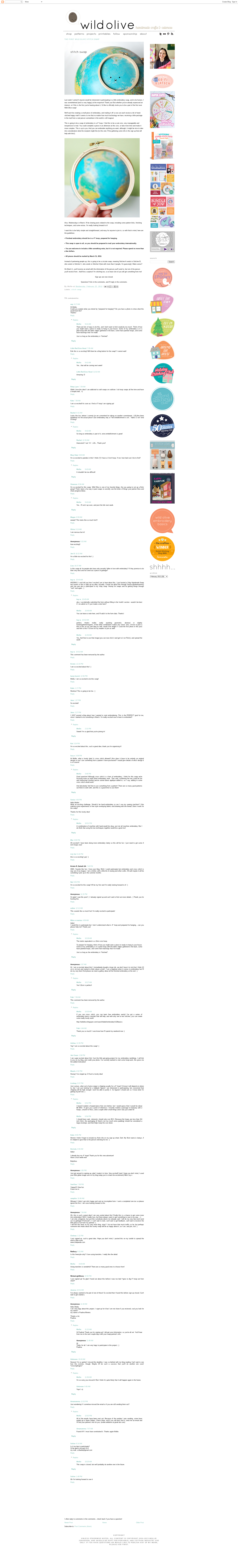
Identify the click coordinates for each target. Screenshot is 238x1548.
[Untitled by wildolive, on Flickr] (102, 218)
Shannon (73, 484)
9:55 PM (77, 882)
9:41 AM (88, 324)
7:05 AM (90, 348)
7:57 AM (90, 1429)
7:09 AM (77, 997)
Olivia (72, 529)
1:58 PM (82, 1055)
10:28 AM (88, 938)
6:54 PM (88, 1116)
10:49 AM (88, 611)
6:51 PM (88, 1103)
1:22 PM (80, 1236)
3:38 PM (79, 756)
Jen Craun (74, 1055)
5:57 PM (80, 1083)
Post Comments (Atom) (82, 1526)
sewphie (73, 1198)
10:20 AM (88, 1462)
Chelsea (73, 1236)
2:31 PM (88, 729)
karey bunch (75, 676)
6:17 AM (77, 304)
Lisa (72, 566)
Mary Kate (74, 455)
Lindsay (73, 1083)
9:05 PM (78, 1135)
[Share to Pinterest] (117, 286)
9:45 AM (87, 1386)
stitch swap (76, 289)
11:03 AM (88, 635)
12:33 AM (85, 440)
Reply (72, 315)
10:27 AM (77, 566)
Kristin (72, 664)
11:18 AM (83, 1304)
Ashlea (73, 1043)
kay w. (72, 580)
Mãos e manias (76, 920)
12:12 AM (79, 908)
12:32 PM (84, 1401)
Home (104, 1522)
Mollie (78, 324)
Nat (71, 882)
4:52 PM (79, 1071)
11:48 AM (90, 1340)
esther (72, 908)
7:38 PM (81, 1184)
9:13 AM (79, 529)
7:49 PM (90, 866)
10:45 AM (85, 599)
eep (71, 304)
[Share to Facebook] (115, 286)
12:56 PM (84, 676)
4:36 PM (79, 800)
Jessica (73, 1290)
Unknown (74, 1359)
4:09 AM (86, 920)
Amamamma (75, 1401)
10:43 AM (79, 580)
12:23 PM (79, 664)
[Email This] (108, 286)
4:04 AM (80, 1149)
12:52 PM (88, 1416)
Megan (72, 517)
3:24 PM (77, 743)
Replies (75, 320)
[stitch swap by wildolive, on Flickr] (104, 95)
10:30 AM (88, 1012)
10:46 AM (80, 1198)
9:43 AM (88, 469)
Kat (71, 743)
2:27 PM (78, 712)
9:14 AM (79, 1443)
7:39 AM (77, 401)
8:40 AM (82, 455)
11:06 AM (88, 1377)
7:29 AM (82, 387)
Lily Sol (73, 854)
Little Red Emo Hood (78, 348)
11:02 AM (96, 372)
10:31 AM (80, 1290)
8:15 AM (79, 413)
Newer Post (68, 1522)
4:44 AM (84, 1028)
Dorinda (73, 1149)
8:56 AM (81, 484)
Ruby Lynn (74, 387)
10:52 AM (85, 620)
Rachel (73, 413)
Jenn (72, 712)
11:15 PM (83, 894)
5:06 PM (77, 840)
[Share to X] (112, 286)
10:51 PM (88, 823)
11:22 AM (88, 1329)
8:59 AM (79, 517)
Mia (71, 840)
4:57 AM (83, 964)
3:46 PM (88, 774)
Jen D (72, 554)
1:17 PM (78, 688)
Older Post (140, 1522)
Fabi (72, 997)
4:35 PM (83, 1170)
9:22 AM (83, 541)
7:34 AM (83, 1212)
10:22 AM (78, 554)
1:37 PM (78, 700)
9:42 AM (88, 431)
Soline (72, 1443)
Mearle (72, 1071)
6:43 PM (80, 854)
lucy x (72, 756)
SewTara (73, 1184)
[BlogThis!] (110, 286)
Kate (72, 401)
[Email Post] (105, 286)
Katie (72, 688)
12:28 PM (79, 1043)
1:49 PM (79, 1476)
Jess (72, 700)
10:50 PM (88, 1276)
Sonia (72, 800)
